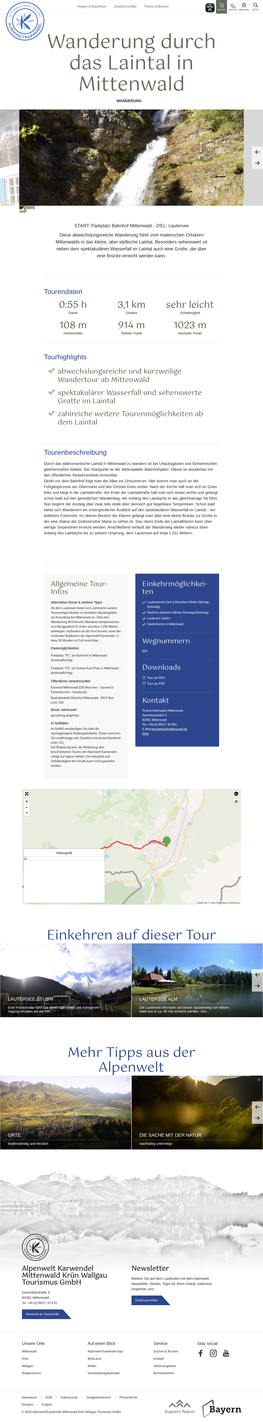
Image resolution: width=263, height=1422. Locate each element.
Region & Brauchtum (92, 6)
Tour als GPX (156, 677)
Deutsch (27, 1404)
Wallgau (27, 1366)
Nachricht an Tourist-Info (42, 1314)
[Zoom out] (27, 807)
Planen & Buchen (157, 6)
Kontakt (158, 1358)
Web (145, 733)
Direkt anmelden (146, 1300)
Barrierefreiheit (163, 1373)
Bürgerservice (31, 1373)
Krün (25, 1358)
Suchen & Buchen (165, 1351)
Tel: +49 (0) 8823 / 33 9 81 (39, 1303)
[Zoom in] (27, 801)
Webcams (244, 10)
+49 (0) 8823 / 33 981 (162, 724)
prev (257, 152)
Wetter (233, 10)
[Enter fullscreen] (27, 794)
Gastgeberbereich (98, 1397)
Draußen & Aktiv (125, 6)
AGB (48, 1397)
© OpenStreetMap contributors (224, 902)
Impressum (29, 1397)
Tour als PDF (156, 683)
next (257, 163)
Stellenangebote (164, 1366)
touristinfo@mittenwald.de (169, 729)
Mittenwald (29, 1351)
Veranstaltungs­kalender (104, 1373)
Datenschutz (69, 1397)
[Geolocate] (236, 801)
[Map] (131, 847)
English (47, 1404)
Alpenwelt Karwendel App (105, 1351)
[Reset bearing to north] (27, 813)
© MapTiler (202, 902)
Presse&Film (128, 1397)
